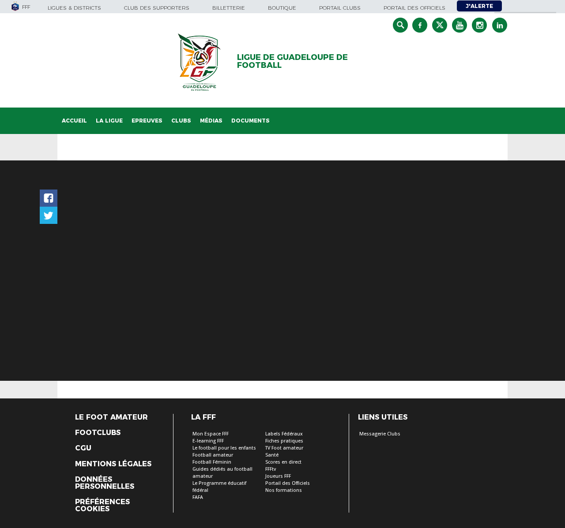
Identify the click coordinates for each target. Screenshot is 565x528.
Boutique (282, 7)
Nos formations (283, 490)
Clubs (181, 120)
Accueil (74, 120)
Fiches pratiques (284, 441)
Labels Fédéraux (284, 434)
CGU (83, 448)
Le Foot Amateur (111, 417)
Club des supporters (156, 7)
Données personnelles (104, 483)
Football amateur (212, 455)
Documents (250, 120)
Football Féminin (211, 462)
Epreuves (147, 120)
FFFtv (270, 469)
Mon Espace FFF (210, 434)
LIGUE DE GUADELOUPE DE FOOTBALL (292, 61)
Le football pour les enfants (224, 448)
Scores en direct (283, 462)
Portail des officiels (414, 7)
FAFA (197, 497)
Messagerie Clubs (379, 434)
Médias (211, 120)
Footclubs (98, 432)
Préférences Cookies (102, 505)
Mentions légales (113, 464)
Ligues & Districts (74, 7)
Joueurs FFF (278, 476)
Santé (272, 455)
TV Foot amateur (284, 448)
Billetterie (228, 7)
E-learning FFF (208, 441)
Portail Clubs (340, 7)
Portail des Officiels (287, 483)
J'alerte (479, 6)
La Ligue (109, 120)
